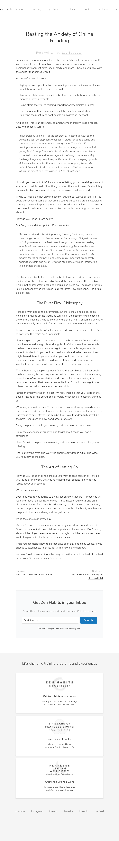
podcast (71, 9)
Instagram (37, 811)
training (18, 9)
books (87, 9)
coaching (36, 9)
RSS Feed (99, 811)
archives (103, 9)
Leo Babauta (72, 52)
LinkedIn (83, 811)
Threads (53, 811)
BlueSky (68, 811)
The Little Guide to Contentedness (34, 575)
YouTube (20, 811)
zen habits (6, 9)
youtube (54, 9)
